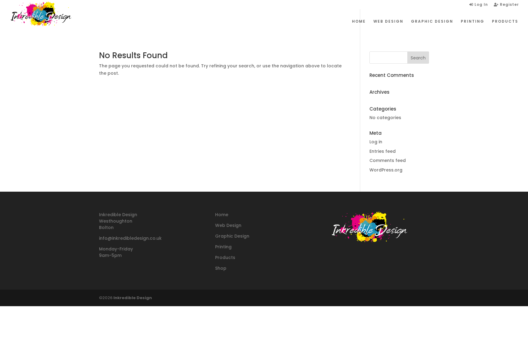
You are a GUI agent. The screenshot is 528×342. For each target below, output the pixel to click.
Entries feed (382, 151)
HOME (359, 21)
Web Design (228, 225)
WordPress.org (385, 170)
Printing (223, 247)
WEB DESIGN (388, 21)
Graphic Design (232, 236)
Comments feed (387, 160)
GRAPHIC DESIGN (432, 21)
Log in (375, 142)
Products (225, 257)
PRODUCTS (505, 21)
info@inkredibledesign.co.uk (130, 238)
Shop (220, 268)
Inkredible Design (132, 298)
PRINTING (472, 21)
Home (221, 215)
